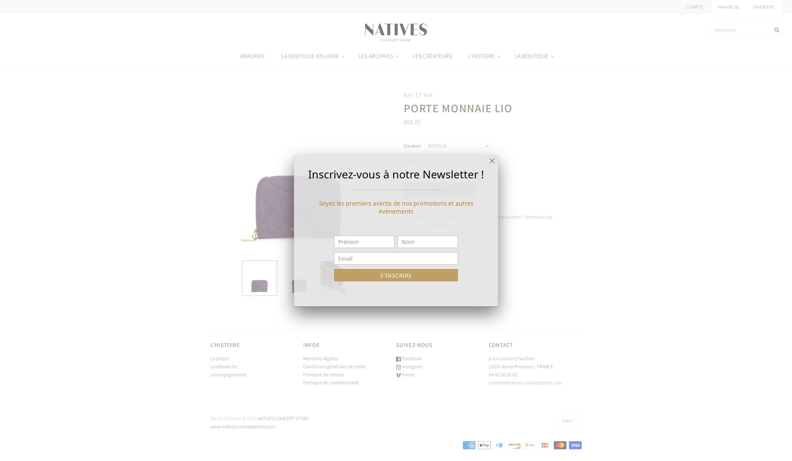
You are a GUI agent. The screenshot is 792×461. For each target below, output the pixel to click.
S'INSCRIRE (396, 275)
